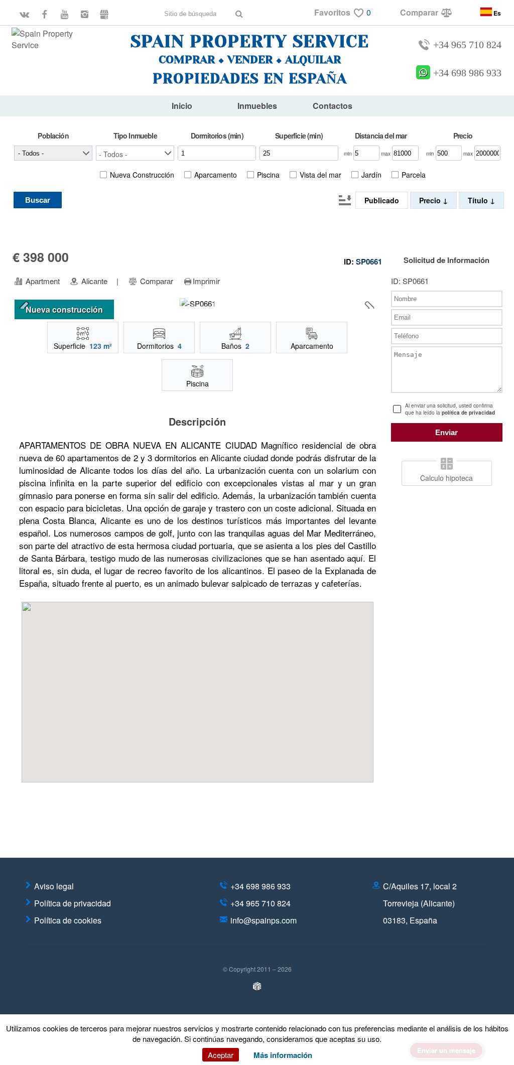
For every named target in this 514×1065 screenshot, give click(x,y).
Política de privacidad (72, 903)
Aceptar (220, 1054)
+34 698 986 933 (467, 73)
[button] (135, 153)
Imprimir (206, 281)
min (348, 153)
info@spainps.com (263, 920)
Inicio (182, 105)
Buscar (37, 200)
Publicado (381, 200)
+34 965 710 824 (467, 45)
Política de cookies (67, 920)
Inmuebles (257, 105)
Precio (431, 200)
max (386, 153)
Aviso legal (54, 886)
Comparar (155, 281)
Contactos (332, 105)
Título (479, 200)
